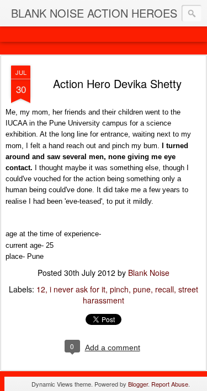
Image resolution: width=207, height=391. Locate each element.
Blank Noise (148, 272)
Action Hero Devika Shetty (117, 83)
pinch (119, 289)
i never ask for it (77, 289)
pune (142, 289)
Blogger (138, 383)
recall (164, 289)
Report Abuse (169, 383)
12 (40, 289)
